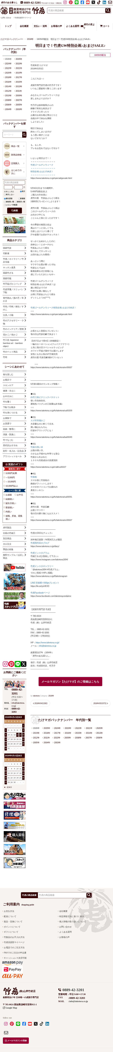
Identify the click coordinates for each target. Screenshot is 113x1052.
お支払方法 (9, 911)
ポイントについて (12, 927)
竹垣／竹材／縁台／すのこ (13, 308)
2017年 (57, 733)
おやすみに (8, 396)
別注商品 (7, 538)
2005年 (36, 742)
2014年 (89, 733)
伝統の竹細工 (9, 533)
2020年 (99, 728)
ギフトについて (11, 932)
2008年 (78, 737)
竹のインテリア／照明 (13, 329)
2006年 (99, 737)
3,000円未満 (11, 473)
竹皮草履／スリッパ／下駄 (13, 291)
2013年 (99, 733)
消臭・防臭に (9, 434)
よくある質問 (72, 26)
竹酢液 (6, 253)
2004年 (47, 742)
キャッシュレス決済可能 (15, 958)
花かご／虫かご (10, 334)
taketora (36, 696)
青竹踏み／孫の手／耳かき (13, 299)
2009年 (67, 737)
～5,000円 (10, 477)
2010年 (57, 737)
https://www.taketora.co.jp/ (47, 642)
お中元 (20, 495)
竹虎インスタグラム (40, 553)
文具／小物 (8, 315)
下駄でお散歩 (9, 407)
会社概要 (24, 26)
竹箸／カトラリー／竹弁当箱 (13, 260)
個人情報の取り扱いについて (72, 921)
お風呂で (7, 380)
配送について (10, 916)
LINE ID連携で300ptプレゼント (45, 583)
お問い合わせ (65, 927)
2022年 (78, 728)
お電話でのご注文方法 (14, 947)
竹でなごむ (8, 440)
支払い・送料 (40, 26)
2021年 (89, 728)
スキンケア (8, 385)
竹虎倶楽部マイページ (23, 18)
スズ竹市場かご (38, 420)
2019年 (36, 733)
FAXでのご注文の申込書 (15, 952)
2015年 (78, 733)
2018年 (51, 696)
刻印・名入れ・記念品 (13, 451)
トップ (8, 26)
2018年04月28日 (41, 703)
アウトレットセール (12, 456)
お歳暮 (9, 495)
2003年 (57, 742)
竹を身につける (10, 412)
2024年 (57, 728)
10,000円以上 (12, 486)
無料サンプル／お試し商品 (13, 556)
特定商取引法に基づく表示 (71, 916)
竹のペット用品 (10, 352)
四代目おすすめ (10, 445)
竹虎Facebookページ (40, 592)
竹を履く (7, 401)
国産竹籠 (7, 278)
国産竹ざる (8, 273)
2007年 (89, 737)
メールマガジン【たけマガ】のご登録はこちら (70, 681)
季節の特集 (8, 549)
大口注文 (7, 544)
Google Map (11, 1008)
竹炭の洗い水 (37, 447)
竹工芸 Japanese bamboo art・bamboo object (13, 343)
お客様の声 (56, 26)
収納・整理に (9, 429)
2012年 (36, 737)
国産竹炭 (7, 248)
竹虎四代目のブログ (40, 543)
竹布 (5, 357)
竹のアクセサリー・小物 (13, 322)
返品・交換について (13, 921)
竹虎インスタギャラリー (42, 566)
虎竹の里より (89, 26)
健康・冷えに (9, 391)
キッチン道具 (9, 267)
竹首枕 (34, 477)
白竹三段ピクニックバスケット (45, 397)
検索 (16, 210)
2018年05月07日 (100, 703)
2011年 (47, 737)
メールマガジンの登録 (17, 1041)
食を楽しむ (8, 374)
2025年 (47, 728)
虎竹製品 (7, 527)
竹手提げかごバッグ (12, 284)
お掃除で (7, 418)
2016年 (68, 733)
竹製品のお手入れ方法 (14, 937)
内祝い (9, 511)
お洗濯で (7, 423)
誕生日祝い (11, 503)
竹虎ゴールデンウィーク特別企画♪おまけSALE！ (53, 307)
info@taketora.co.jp (47, 646)
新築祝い (10, 507)
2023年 (68, 728)
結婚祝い (10, 499)
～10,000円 (11, 481)
